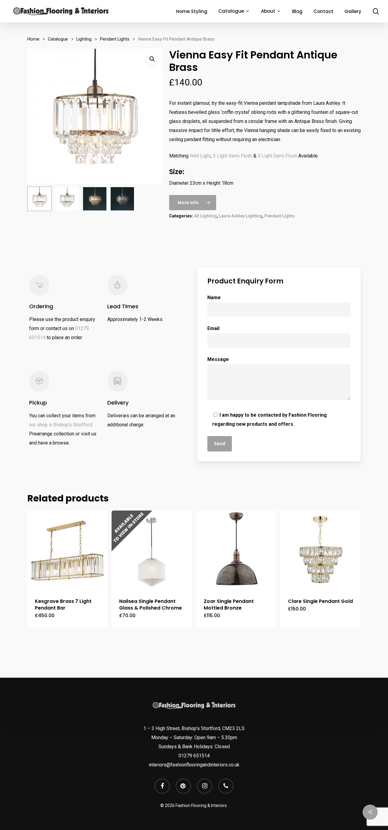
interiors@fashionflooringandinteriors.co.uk (194, 765)
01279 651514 (194, 756)
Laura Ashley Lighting (240, 215)
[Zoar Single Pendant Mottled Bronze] (236, 550)
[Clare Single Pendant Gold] (320, 550)
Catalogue (58, 39)
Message (218, 359)
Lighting (84, 39)
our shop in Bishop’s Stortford (60, 425)
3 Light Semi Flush (232, 156)
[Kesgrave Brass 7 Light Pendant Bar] (67, 550)
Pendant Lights (114, 39)
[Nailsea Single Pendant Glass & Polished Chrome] (152, 550)
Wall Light (200, 156)
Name (214, 297)
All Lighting (205, 215)
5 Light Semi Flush (277, 156)
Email (213, 328)
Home (33, 39)
